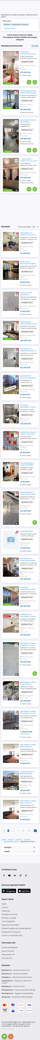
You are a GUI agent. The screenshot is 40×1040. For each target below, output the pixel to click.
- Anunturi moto (13, 986)
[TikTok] (26, 875)
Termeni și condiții (9, 918)
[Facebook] (4, 875)
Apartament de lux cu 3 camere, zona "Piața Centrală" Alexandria (28, 434)
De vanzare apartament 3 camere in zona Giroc (28, 407)
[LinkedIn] (15, 875)
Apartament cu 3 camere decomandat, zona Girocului (28, 560)
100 (29, 831)
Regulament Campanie (11, 932)
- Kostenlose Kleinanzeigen (17, 997)
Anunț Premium (8, 951)
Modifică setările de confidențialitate (16, 928)
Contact (5, 907)
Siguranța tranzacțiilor (10, 925)
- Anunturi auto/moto (16, 970)
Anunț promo (7, 958)
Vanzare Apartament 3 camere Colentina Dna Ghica (28, 92)
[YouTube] (9, 875)
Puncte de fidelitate (9, 947)
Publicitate (6, 911)
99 (23, 831)
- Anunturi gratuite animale (18, 990)
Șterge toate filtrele (9, 28)
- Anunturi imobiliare (15, 974)
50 (38, 227)
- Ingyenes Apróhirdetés (17, 993)
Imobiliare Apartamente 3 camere (15, 24)
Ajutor (4, 904)
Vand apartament (26, 531)
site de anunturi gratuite (20, 1026)
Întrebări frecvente (9, 914)
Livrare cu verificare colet (12, 935)
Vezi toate (35, 46)
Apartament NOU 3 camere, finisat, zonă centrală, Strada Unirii (28, 494)
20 (34, 227)
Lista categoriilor (8, 921)
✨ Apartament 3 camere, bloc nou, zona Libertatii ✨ (28, 161)
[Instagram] (20, 875)
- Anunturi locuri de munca (17, 977)
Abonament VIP (8, 954)
